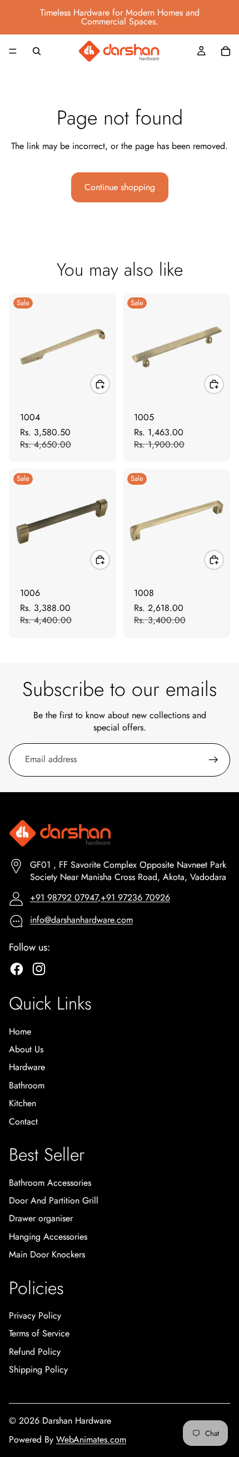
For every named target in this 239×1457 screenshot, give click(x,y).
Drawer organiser (41, 1218)
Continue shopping (119, 187)
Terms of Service (39, 1333)
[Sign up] (213, 760)
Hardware (27, 1067)
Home (20, 1031)
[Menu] (13, 51)
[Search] (36, 51)
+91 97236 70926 (135, 897)
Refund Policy (35, 1351)
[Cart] (225, 51)
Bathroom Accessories (50, 1182)
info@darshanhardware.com (81, 919)
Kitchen (22, 1103)
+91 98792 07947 (64, 897)
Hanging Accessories (48, 1236)
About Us (26, 1049)
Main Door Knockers (47, 1254)
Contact (23, 1121)
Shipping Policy (38, 1369)
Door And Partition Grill (53, 1200)
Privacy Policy (35, 1315)
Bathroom (26, 1085)
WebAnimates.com (91, 1439)
